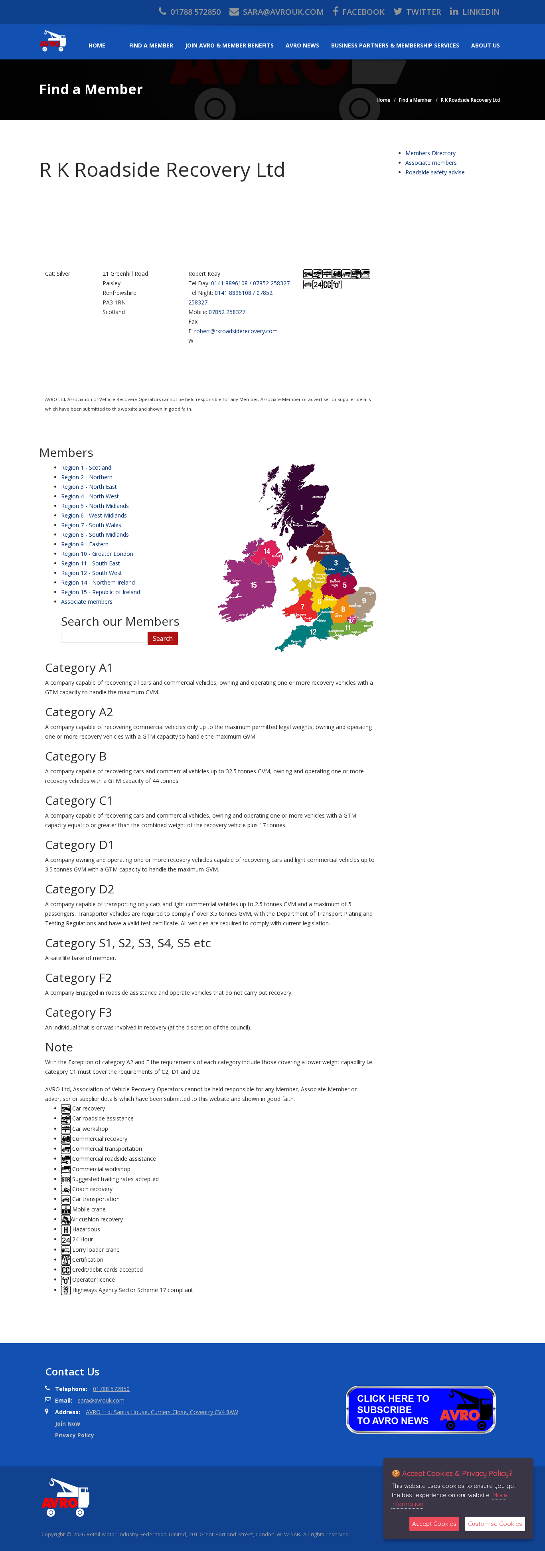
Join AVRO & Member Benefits (229, 45)
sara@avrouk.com (282, 11)
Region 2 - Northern (87, 477)
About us (485, 45)
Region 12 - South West (91, 573)
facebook (362, 11)
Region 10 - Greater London (97, 553)
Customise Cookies (495, 1523)
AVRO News (302, 45)
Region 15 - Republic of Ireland (100, 592)
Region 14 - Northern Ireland (98, 582)
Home (97, 45)
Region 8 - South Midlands (95, 534)
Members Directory (430, 153)
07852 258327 (227, 312)
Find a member (151, 45)
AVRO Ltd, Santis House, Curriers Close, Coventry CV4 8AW (162, 1412)
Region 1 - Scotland (86, 467)
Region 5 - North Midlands (95, 506)
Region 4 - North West (90, 496)
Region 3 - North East (89, 486)
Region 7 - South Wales (91, 525)
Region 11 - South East (90, 563)
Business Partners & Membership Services (395, 45)
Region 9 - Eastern (85, 544)
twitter (422, 11)
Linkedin (480, 11)
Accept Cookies (434, 1523)
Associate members (87, 601)
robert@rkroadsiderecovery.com (236, 331)
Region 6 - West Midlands (94, 515)
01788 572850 (194, 11)
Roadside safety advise (435, 172)
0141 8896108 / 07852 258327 (250, 283)
